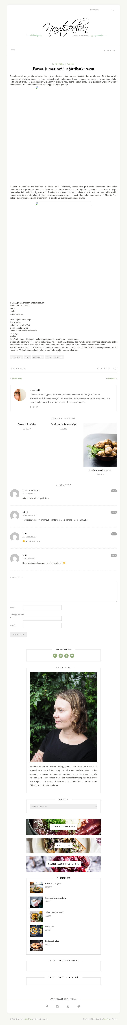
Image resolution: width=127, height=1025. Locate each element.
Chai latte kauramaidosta (55, 898)
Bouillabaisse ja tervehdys (63, 424)
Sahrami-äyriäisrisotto (54, 912)
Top (114, 1019)
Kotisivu (13, 625)
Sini (24, 368)
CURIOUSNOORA (30, 490)
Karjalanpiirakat (52, 941)
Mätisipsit (49, 926)
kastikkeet (38, 357)
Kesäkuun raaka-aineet (100, 470)
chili (27, 357)
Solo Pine (28, 1019)
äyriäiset (59, 357)
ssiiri (25, 512)
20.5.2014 (14, 368)
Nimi (12, 607)
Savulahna (111, 378)
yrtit (49, 357)
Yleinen (70, 64)
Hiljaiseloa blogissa (53, 883)
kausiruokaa (58, 64)
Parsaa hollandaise (27, 424)
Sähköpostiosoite (16, 616)
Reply (114, 491)
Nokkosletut (16, 378)
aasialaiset (16, 357)
